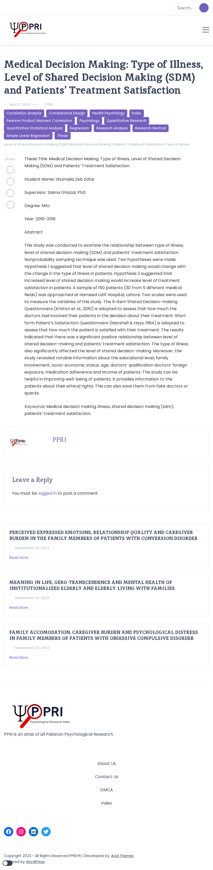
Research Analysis (112, 128)
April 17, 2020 (19, 104)
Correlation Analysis (24, 113)
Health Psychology (108, 113)
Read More (19, 557)
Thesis (62, 135)
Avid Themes (122, 855)
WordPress (35, 861)
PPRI (49, 104)
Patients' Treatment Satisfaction (138, 144)
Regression (79, 128)
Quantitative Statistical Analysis (34, 128)
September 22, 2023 (32, 548)
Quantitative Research (127, 120)
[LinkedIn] (33, 831)
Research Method (150, 128)
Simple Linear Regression (28, 135)
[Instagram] (21, 831)
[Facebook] (8, 831)
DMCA (106, 790)
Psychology (89, 120)
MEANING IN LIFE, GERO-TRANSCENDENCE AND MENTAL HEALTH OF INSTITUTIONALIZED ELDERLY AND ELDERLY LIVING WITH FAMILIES (92, 585)
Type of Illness (178, 144)
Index (136, 113)
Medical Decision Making (90, 144)
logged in (47, 493)
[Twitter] (46, 831)
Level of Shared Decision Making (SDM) (36, 144)
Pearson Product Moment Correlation (39, 120)
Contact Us (106, 777)
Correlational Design (67, 113)
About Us (106, 763)
